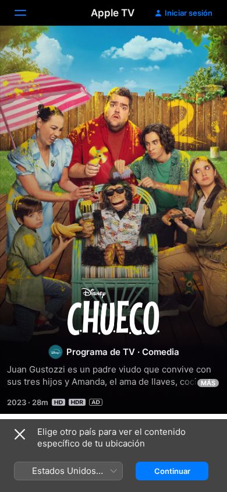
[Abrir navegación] (27, 13)
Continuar (172, 471)
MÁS (208, 383)
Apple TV (112, 13)
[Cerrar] (20, 434)
